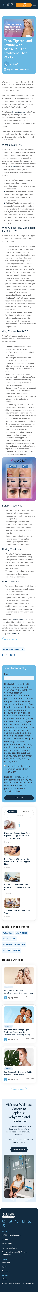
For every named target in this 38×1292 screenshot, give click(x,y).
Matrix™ (14, 167)
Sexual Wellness (11, 950)
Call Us (4, 1267)
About (4, 1232)
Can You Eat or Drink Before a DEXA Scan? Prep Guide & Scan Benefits (17, 887)
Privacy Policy (7, 1244)
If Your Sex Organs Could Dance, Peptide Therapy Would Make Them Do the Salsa (18, 835)
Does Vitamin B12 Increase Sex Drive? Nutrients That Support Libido (17, 861)
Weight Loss (9, 939)
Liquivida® (14, 64)
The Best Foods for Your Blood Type (17, 912)
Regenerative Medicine (14, 944)
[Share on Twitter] (6, 655)
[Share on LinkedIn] (15, 655)
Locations (5, 1239)
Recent (26, 811)
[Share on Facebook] (2, 655)
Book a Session (10, 640)
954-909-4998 (13, 634)
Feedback (6, 1271)
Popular (12, 811)
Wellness (8, 933)
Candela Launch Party (20, 619)
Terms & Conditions (9, 1248)
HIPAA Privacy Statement (11, 1235)
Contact (5, 1259)
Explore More (19, 1090)
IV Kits (4, 1279)
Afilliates (5, 1276)
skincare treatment (18, 112)
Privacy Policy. (21, 777)
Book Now (24, 5)
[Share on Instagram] (11, 655)
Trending (19, 815)
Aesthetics (21, 933)
